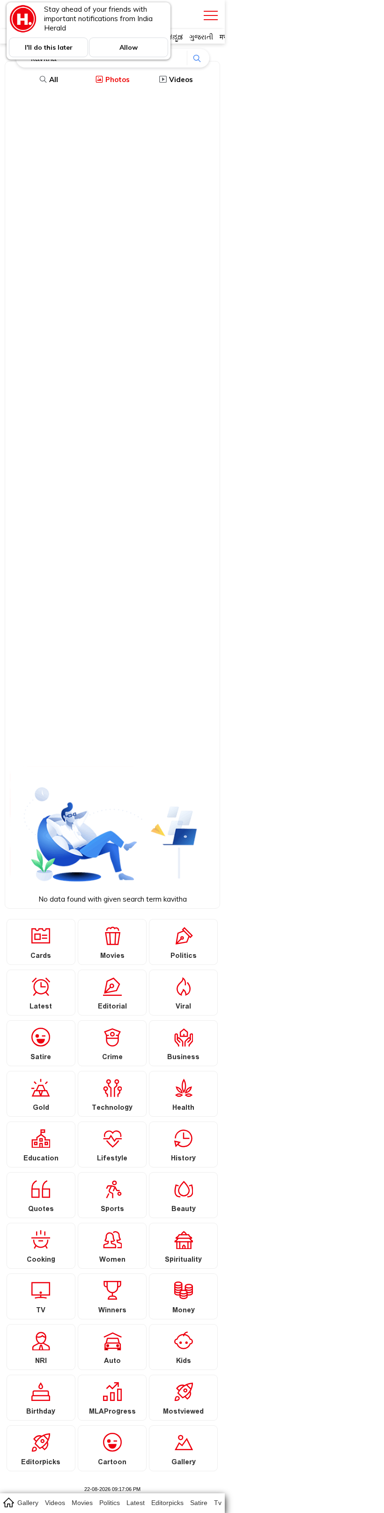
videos (55, 1502)
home (8, 1502)
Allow (128, 47)
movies (82, 1502)
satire (198, 1502)
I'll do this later (49, 47)
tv (218, 1502)
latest (135, 1502)
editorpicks (167, 1502)
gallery (27, 1502)
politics (109, 1502)
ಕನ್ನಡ (175, 37)
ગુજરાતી (201, 37)
